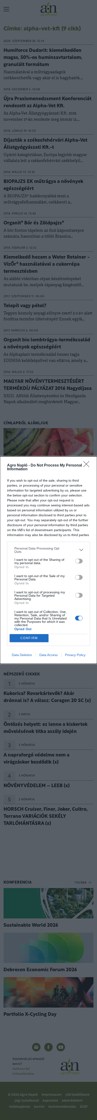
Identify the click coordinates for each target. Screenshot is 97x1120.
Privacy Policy (75, 655)
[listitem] (48, 550)
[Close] (87, 465)
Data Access (48, 655)
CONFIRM (29, 638)
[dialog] (48, 560)
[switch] (79, 561)
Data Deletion (22, 655)
